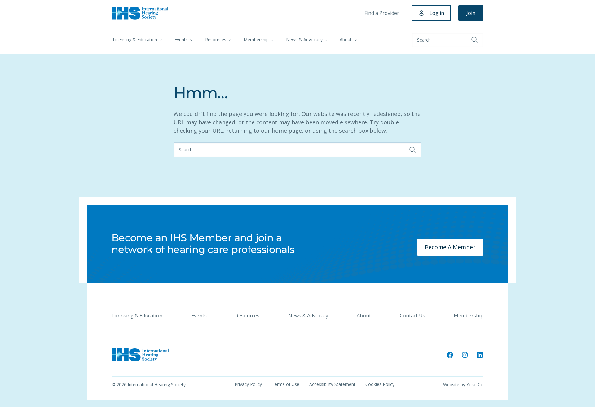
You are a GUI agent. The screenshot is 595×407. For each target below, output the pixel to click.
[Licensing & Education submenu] (161, 39)
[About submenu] (355, 39)
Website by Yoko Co (463, 384)
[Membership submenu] (272, 39)
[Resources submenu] (229, 39)
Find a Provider (381, 13)
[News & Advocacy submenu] (326, 39)
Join (470, 13)
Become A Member (450, 247)
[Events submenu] (191, 39)
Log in (437, 13)
